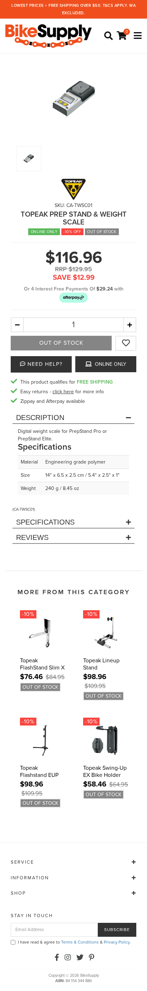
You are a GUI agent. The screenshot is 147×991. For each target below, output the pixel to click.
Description (40, 417)
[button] (73, 297)
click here (63, 392)
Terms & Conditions (80, 942)
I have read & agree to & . (74, 942)
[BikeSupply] (50, 36)
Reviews (32, 537)
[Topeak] (73, 189)
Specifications (45, 522)
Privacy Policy (117, 942)
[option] (73, 99)
